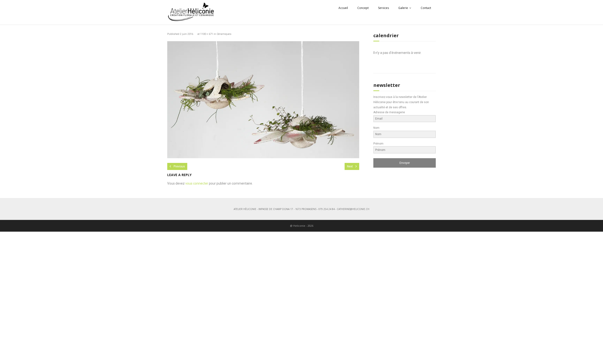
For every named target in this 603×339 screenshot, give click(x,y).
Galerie (403, 8)
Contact (426, 8)
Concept (363, 8)
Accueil (343, 8)
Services (383, 8)
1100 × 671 (206, 34)
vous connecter (196, 183)
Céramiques (224, 34)
